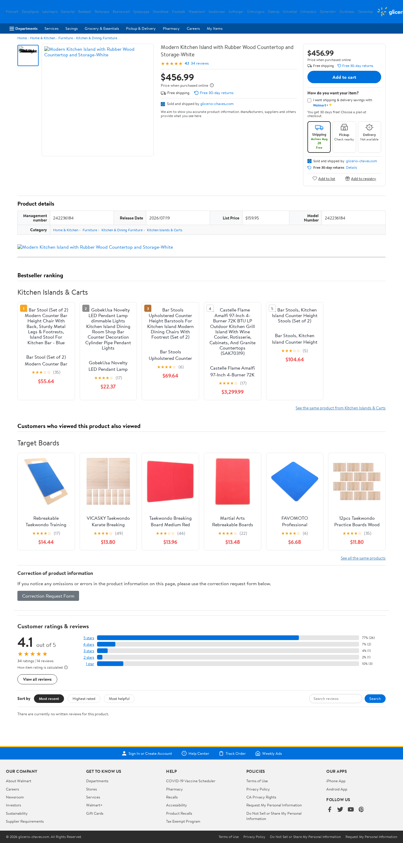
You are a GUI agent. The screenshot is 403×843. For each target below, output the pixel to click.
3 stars (88, 651)
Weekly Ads (272, 753)
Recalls (172, 797)
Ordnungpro (255, 12)
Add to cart (344, 77)
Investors (13, 805)
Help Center (199, 753)
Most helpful (119, 698)
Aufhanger (236, 12)
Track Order (236, 753)
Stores (91, 789)
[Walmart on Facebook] (329, 810)
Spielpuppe (141, 12)
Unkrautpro (308, 12)
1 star (90, 664)
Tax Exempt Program (183, 821)
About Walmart (18, 780)
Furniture (65, 37)
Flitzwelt (12, 12)
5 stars (88, 638)
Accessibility (176, 805)
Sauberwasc (217, 12)
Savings (71, 28)
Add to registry (363, 178)
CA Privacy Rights (261, 797)
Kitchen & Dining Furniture (96, 37)
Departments (26, 28)
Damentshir (328, 12)
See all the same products (363, 558)
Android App (336, 789)
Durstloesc (347, 12)
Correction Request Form (48, 596)
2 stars (88, 657)
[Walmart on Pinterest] (361, 810)
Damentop (365, 12)
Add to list (326, 178)
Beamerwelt (121, 12)
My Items (214, 28)
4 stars (88, 644)
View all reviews (37, 679)
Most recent (49, 698)
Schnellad (290, 12)
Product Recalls (179, 813)
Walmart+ (94, 805)
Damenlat (68, 12)
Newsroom (15, 797)
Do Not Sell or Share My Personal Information (305, 837)
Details (351, 167)
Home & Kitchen (42, 37)
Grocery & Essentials (102, 28)
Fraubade (178, 12)
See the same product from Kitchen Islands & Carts (341, 408)
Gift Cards (94, 813)
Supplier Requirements (25, 821)
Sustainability (17, 813)
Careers (193, 28)
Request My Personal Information (274, 805)
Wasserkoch (197, 12)
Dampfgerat (30, 12)
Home (22, 37)
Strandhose (160, 12)
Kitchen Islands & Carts (164, 229)
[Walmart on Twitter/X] (340, 810)
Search (375, 698)
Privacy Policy (258, 789)
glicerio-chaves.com (217, 103)
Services (51, 28)
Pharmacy (171, 28)
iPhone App (335, 780)
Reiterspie (102, 12)
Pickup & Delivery (141, 28)
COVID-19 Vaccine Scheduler (190, 780)
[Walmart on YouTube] (351, 810)
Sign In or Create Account (150, 753)
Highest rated (84, 698)
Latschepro (50, 12)
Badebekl (84, 12)
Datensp (273, 12)
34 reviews (200, 63)
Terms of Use (257, 780)
